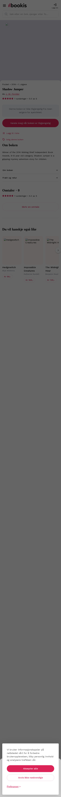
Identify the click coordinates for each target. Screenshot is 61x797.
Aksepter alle (30, 768)
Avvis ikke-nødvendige (30, 777)
